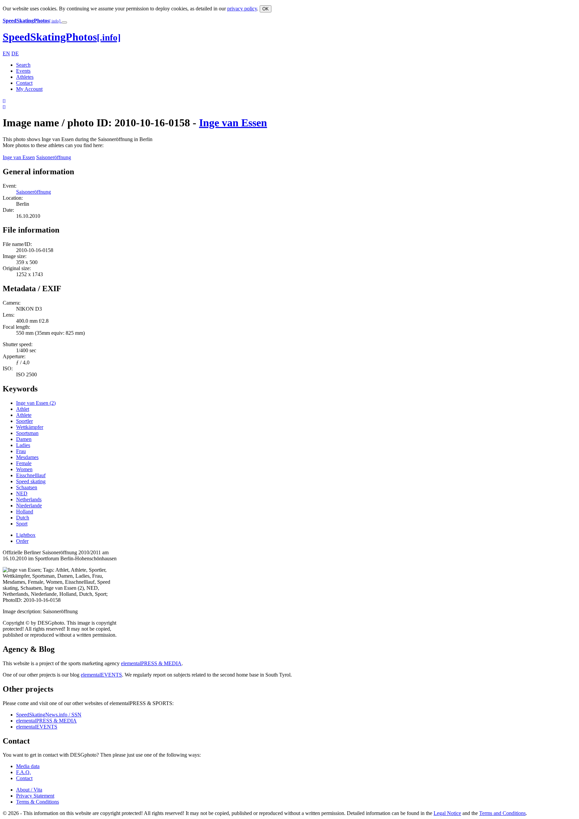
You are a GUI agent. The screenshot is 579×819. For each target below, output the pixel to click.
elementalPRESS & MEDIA (151, 663)
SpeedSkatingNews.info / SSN (48, 714)
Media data (28, 766)
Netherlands (29, 499)
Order (22, 541)
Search (23, 65)
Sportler (24, 421)
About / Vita (29, 790)
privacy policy (242, 8)
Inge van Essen (233, 123)
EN (6, 53)
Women (24, 469)
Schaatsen (26, 487)
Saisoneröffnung (53, 157)
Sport (21, 523)
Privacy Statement (35, 796)
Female (23, 463)
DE (15, 53)
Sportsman (27, 433)
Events (23, 71)
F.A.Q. (23, 772)
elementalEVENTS (101, 675)
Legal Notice (447, 813)
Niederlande (29, 505)
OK (265, 8)
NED (21, 493)
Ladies (23, 445)
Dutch (22, 517)
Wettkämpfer (29, 427)
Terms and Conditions (502, 813)
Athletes (25, 77)
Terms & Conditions (37, 802)
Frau (21, 451)
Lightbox (26, 535)
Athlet (22, 409)
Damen (23, 439)
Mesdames (27, 457)
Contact (24, 83)
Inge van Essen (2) (36, 403)
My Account (29, 89)
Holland (24, 511)
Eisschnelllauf (31, 475)
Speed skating (31, 481)
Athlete (23, 415)
